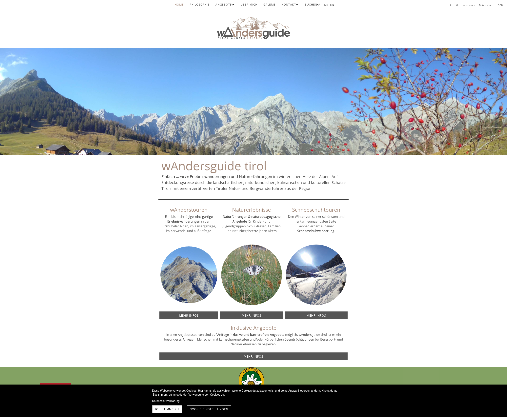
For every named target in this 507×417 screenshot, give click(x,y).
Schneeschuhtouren (316, 209)
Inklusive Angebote (253, 327)
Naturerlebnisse (251, 209)
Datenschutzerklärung (166, 401)
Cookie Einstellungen (209, 409)
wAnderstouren (189, 209)
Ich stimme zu (167, 409)
